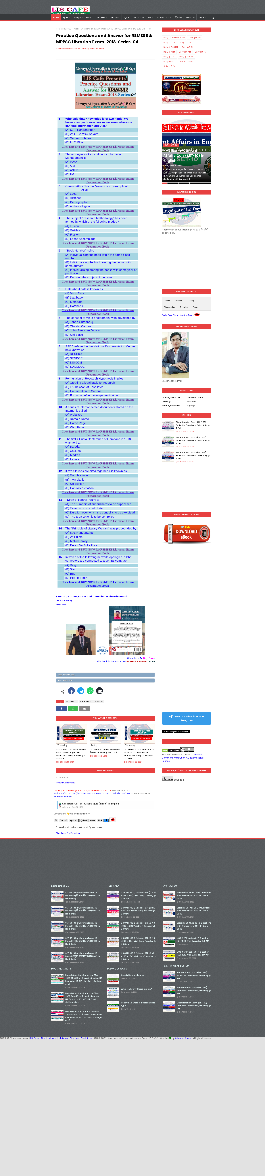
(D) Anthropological (77, 206)
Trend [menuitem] (114, 17)
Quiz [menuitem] (65, 17)
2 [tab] (170, 183)
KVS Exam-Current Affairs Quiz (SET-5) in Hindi (89, 803)
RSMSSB (67, 29)
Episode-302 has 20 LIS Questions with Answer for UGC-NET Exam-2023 (194, 895)
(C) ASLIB (71, 170)
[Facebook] (71, 692)
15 (60, 557)
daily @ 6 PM (169, 66)
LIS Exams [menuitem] (100, 17)
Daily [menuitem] (201, 17)
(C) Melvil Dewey (76, 541)
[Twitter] (80, 692)
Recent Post (85, 701)
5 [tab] (186, 183)
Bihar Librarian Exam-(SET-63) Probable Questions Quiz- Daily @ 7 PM (193, 455)
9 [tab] (208, 183)
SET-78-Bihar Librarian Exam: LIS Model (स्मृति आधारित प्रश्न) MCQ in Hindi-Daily (82, 925)
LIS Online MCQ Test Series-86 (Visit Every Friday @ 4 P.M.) (105, 751)
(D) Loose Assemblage (80, 238)
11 (60, 439)
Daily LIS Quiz (169, 61)
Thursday (184, 307)
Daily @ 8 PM (200, 52)
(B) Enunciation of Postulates (84, 387)
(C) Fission (72, 234)
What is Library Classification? (136, 988)
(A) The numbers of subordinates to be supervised (98, 504)
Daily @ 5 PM (185, 42)
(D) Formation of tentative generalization (91, 395)
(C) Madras (72, 455)
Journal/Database (171, 405)
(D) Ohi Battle (74, 334)
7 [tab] (198, 183)
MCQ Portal (71, 701)
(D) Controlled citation (79, 488)
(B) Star (70, 569)
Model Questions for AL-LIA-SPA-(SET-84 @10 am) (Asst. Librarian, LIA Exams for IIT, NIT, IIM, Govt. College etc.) (82, 998)
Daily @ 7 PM (169, 52)
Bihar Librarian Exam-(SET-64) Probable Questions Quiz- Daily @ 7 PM (193, 440)
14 (60, 528)
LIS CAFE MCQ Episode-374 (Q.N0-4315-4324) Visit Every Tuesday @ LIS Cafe (138, 910)
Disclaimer (86, 1038)
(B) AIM (70, 165)
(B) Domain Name (77, 419)
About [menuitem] (189, 17)
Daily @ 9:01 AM (186, 56)
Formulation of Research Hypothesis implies (94, 378)
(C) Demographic (76, 202)
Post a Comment (65, 782)
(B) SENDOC (74, 358)
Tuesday (190, 300)
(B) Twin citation (75, 479)
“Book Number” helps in (81, 250)
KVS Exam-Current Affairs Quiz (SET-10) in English (183, 155)
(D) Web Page (74, 427)
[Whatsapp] (90, 692)
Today (167, 300)
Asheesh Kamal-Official (69, 48)
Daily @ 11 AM (195, 37)
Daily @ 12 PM (169, 42)
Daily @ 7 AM (188, 47)
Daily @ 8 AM (185, 52)
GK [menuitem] (149, 17)
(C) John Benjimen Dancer (82, 330)
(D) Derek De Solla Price (81, 545)
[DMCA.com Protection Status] (171, 751)
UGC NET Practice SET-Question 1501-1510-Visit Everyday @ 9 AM (193, 953)
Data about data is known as (84, 289)
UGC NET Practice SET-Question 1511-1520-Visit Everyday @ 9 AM (193, 940)
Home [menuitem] (56, 17)
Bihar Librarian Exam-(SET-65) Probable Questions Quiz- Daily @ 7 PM (193, 425)
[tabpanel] (186, 151)
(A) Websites (73, 414)
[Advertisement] (186, 259)
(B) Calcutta (73, 450)
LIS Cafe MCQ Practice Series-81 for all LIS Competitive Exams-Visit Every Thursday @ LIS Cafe (71, 754)
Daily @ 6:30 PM (170, 47)
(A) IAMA (71, 161)
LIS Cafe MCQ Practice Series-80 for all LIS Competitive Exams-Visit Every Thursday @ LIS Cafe (139, 754)
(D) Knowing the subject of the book (88, 277)
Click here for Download (68, 833)
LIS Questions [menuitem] (81, 17)
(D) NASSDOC (75, 366)
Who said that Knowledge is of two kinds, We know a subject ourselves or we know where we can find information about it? (98, 122)
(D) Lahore (72, 459)
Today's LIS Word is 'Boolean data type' (138, 1004)
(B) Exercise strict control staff (84, 508)
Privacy (64, 1038)
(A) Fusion (72, 226)
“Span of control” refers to (82, 499)
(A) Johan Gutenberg (79, 322)
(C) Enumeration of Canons (83, 391)
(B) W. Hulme (74, 537)
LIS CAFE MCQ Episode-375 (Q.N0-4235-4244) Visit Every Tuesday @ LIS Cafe (138, 895)
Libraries (191, 401)
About (44, 1038)
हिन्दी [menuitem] (177, 17)
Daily (165, 37)
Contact (53, 1038)
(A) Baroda (72, 446)
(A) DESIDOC (74, 354)
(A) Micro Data (74, 293)
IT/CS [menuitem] (126, 17)
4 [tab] (181, 183)
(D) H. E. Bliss (74, 142)
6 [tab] (192, 183)
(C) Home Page (75, 423)
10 (60, 407)
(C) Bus (70, 573)
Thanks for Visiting (64, 600)
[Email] (99, 692)
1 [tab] (164, 183)
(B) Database (74, 297)
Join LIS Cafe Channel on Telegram (189, 718)
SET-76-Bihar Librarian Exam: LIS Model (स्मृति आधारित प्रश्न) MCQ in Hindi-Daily (82, 956)
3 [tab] (175, 183)
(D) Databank (74, 306)
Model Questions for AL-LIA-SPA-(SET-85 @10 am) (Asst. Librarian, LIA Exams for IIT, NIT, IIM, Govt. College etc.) (83, 980)
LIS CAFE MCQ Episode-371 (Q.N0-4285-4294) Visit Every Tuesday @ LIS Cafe (138, 956)
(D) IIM (69, 174)
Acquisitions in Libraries (132, 975)
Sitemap (74, 1038)
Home (59, 29)
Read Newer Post (65, 680)
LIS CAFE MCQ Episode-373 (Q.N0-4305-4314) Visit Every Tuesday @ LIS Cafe (138, 925)
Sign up (191, 405)
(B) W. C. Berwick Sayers (81, 134)
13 (60, 499)
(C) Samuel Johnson (78, 138)
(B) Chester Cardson (78, 326)
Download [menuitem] (163, 17)
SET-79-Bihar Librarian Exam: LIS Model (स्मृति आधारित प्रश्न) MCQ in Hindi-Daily (82, 910)
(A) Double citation (77, 475)
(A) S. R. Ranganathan (80, 129)
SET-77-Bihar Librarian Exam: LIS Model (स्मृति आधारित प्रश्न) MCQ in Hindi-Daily (82, 941)
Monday (178, 300)
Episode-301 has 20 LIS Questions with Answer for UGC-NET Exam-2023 (193, 910)
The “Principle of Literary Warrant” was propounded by (100, 528)
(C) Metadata (74, 301)
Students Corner (195, 397)
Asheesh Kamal (61, 604)
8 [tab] (203, 183)
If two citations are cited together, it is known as (96, 471)
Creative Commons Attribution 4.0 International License (183, 758)
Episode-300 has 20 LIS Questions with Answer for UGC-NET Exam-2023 (194, 925)
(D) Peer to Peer (76, 577)
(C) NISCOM (73, 362)
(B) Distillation (74, 230)
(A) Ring (70, 565)
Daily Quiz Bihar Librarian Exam (178, 315)
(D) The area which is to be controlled (89, 516)
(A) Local (71, 193)
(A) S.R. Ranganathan (79, 532)
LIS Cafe (34, 1038)
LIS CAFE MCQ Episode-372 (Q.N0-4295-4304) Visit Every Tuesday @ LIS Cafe (138, 941)
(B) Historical (73, 197)
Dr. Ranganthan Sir (171, 397)
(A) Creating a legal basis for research (90, 382)
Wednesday (169, 307)
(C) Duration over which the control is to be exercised (100, 512)
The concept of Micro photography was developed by (100, 317)
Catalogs (166, 401)
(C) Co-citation (74, 483)
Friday (195, 307)
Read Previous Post (66, 675)
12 (60, 471)
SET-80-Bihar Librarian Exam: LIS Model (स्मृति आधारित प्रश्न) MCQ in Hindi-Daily (82, 895)
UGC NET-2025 (186, 61)
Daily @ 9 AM (169, 56)
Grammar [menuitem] (138, 17)
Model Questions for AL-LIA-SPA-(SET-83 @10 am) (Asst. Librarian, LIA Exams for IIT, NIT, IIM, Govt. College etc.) (83, 1016)
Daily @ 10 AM (178, 37)
